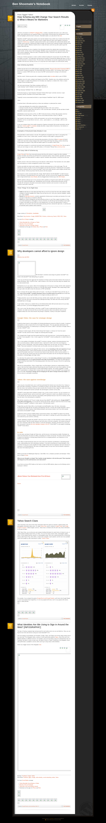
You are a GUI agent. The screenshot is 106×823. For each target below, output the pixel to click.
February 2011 (80, 54)
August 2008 (80, 92)
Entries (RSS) (49, 819)
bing (25, 216)
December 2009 (81, 81)
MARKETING (38, 216)
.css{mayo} (51, 818)
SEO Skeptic (62, 176)
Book (78, 111)
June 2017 (79, 37)
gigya (30, 777)
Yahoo (27, 154)
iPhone (41, 226)
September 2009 (81, 87)
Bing (22, 154)
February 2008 (80, 100)
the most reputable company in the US (40, 424)
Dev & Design (25, 219)
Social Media (25, 780)
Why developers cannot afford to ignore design (40, 251)
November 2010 (81, 60)
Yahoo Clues (44, 526)
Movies (78, 117)
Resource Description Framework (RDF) (59, 68)
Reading (81, 5)
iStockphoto (29, 213)
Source (19, 483)
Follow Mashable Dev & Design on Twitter (29, 222)
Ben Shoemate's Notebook (31, 4)
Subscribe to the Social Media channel (28, 786)
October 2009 (80, 85)
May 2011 (79, 48)
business (28, 216)
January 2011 (80, 56)
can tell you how (61, 147)
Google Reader (25, 245)
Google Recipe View (57, 145)
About (78, 29)
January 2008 (80, 102)
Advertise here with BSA (23, 257)
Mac (38, 226)
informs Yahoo (45, 538)
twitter (53, 777)
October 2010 (80, 62)
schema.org (50, 216)
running (78, 123)
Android (34, 226)
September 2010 (81, 64)
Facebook (24, 775)
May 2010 (79, 71)
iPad (46, 226)
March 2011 (80, 52)
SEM (58, 216)
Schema (44, 216)
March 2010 (80, 75)
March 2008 (80, 98)
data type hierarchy (29, 196)
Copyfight (79, 113)
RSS (92, 11)
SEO (61, 216)
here (61, 35)
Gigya (56, 637)
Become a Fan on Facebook (26, 223)
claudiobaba (36, 213)
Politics (79, 121)
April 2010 (79, 73)
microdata (52, 76)
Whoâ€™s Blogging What (36, 32)
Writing (74, 5)
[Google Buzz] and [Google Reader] (45, 598)
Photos (78, 119)
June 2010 (79, 69)
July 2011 (79, 44)
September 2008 (81, 90)
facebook (26, 777)
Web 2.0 (37, 806)
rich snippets (60, 139)
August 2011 (80, 42)
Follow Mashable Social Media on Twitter (29, 783)
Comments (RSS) (57, 819)
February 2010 (80, 77)
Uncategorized (80, 127)
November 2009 (81, 83)
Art (77, 109)
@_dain (26, 455)
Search (55, 216)
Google (19, 154)
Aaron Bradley (34, 176)
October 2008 (80, 88)
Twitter (33, 775)
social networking (47, 777)
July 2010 (79, 67)
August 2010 (80, 65)
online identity (39, 777)
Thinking (89, 5)
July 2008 (79, 94)
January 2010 (80, 79)
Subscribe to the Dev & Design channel (28, 225)
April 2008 (79, 96)
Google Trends (59, 526)
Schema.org (26, 41)
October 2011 (80, 38)
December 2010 (81, 58)
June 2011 (79, 46)
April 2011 (79, 50)
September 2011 (81, 40)
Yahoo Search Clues (27, 521)
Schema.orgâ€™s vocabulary (29, 126)
